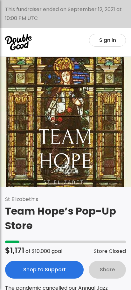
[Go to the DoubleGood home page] (18, 42)
